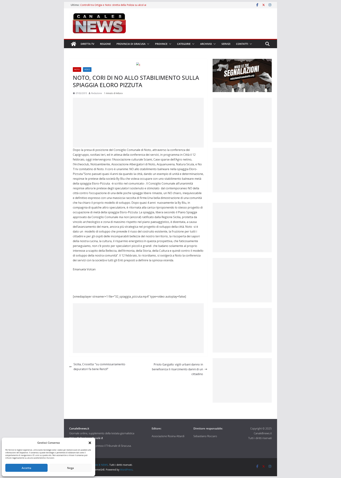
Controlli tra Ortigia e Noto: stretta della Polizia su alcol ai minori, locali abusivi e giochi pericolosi (113, 6)
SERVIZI (225, 44)
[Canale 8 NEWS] (73, 44)
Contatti (242, 44)
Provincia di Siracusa (131, 44)
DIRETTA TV (87, 44)
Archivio (206, 44)
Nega (70, 468)
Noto (77, 69)
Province (161, 44)
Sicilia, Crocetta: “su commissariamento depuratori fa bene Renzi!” (99, 366)
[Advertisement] (138, 123)
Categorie (184, 44)
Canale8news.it (79, 428)
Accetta (26, 468)
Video (87, 69)
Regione (105, 44)
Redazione (96, 93)
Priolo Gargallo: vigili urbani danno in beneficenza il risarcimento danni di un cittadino (177, 369)
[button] (90, 443)
